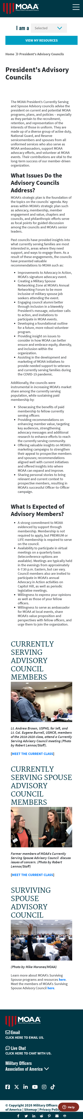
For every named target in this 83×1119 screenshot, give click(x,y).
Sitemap (30, 1109)
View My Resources (41, 40)
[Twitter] (16, 1087)
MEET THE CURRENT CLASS (32, 753)
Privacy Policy (50, 1109)
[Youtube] (35, 1087)
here (62, 979)
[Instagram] (44, 1087)
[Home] (21, 8)
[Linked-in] (25, 1087)
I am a (22, 28)
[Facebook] (7, 1087)
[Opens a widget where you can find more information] (68, 1107)
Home (9, 54)
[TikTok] (52, 1087)
